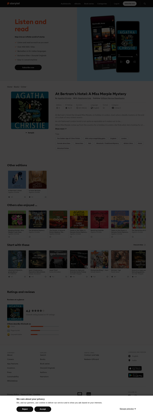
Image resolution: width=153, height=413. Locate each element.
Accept (43, 409)
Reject (25, 409)
